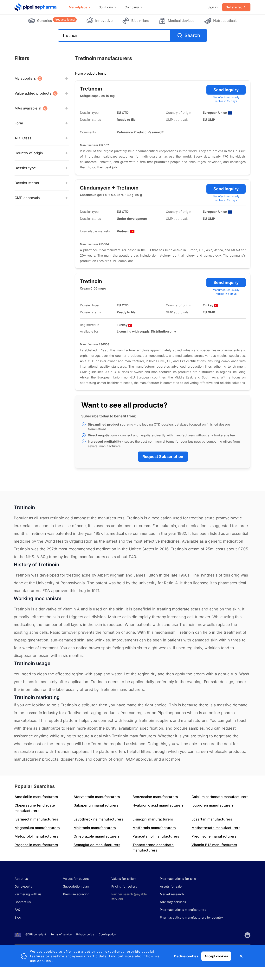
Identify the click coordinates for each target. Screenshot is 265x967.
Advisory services (173, 902)
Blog (18, 917)
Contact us (23, 902)
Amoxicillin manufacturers (36, 797)
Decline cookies (186, 956)
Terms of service (61, 934)
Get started (234, 7)
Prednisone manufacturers (213, 836)
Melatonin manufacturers (95, 828)
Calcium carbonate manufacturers (220, 797)
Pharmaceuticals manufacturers (183, 910)
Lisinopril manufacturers (152, 819)
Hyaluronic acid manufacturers (158, 805)
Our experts (23, 886)
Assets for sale (171, 886)
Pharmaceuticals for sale (178, 879)
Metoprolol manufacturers (36, 836)
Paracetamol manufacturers (155, 836)
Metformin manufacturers (154, 828)
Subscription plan (76, 886)
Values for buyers (76, 879)
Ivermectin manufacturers (36, 819)
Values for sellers (123, 879)
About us (21, 879)
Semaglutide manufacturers (97, 845)
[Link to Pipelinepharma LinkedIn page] (247, 935)
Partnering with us (28, 894)
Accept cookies (216, 956)
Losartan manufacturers (211, 819)
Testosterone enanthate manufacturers (153, 847)
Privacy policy (85, 934)
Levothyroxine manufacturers (98, 819)
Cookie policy (107, 934)
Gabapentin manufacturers (96, 805)
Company (132, 7)
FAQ (17, 910)
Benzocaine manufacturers (155, 797)
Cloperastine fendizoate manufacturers (35, 808)
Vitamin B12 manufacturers (214, 845)
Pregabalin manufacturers (36, 845)
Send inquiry (226, 89)
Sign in (213, 7)
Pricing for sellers (124, 886)
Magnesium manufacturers (37, 828)
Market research (172, 894)
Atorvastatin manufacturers (97, 797)
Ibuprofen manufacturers (212, 805)
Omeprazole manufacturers (97, 836)
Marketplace (78, 7)
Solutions (106, 7)
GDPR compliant (35, 934)
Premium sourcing (76, 894)
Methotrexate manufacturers (215, 828)
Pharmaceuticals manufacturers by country (191, 917)
